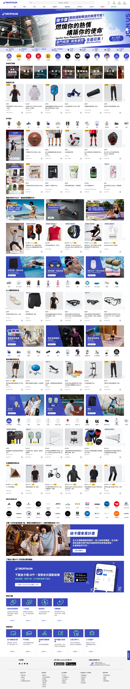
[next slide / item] (127, 29)
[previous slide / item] (3, 29)
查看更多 (12, 620)
